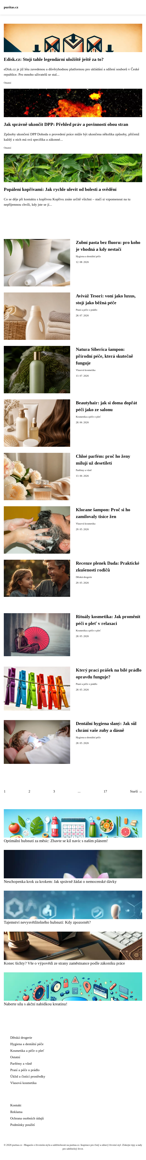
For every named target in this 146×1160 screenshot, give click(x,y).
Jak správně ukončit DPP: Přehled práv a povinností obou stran (66, 124)
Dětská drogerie (84, 577)
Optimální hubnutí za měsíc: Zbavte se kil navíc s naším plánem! (56, 841)
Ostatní (7, 83)
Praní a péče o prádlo (86, 310)
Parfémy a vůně (84, 470)
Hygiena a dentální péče (88, 256)
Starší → (136, 791)
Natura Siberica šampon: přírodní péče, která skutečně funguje (104, 356)
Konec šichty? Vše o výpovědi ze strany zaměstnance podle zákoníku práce (64, 963)
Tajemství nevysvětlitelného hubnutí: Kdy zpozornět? (47, 922)
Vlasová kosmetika (85, 370)
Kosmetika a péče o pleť (88, 416)
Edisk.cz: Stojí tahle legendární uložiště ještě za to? (54, 59)
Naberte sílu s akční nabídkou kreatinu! (35, 1004)
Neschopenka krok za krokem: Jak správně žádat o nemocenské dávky (60, 881)
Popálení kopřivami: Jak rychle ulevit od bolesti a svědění (60, 189)
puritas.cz (11, 7)
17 (105, 791)
